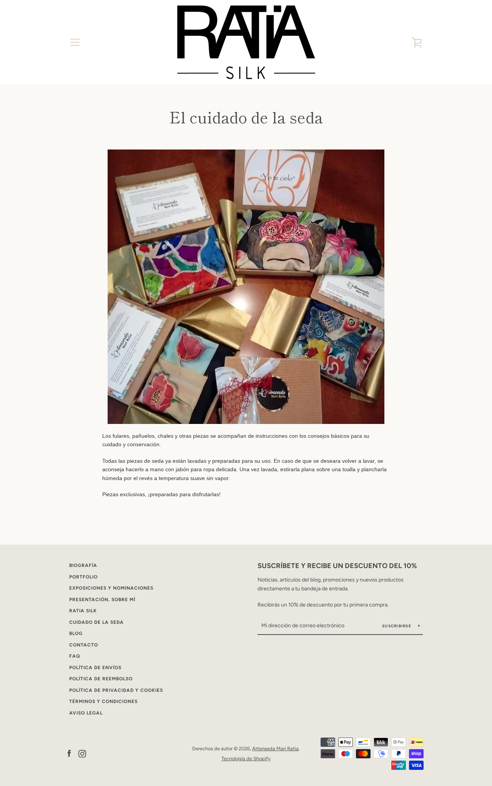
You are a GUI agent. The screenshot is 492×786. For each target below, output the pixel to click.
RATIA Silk (83, 610)
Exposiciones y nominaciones (111, 588)
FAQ (74, 656)
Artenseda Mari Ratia (275, 748)
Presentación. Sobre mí (102, 599)
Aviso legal (86, 713)
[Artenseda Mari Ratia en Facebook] (69, 753)
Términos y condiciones (103, 701)
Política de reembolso (101, 678)
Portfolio (83, 577)
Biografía (83, 565)
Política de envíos (95, 667)
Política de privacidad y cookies (116, 690)
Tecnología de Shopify (246, 758)
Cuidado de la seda (96, 622)
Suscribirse (397, 625)
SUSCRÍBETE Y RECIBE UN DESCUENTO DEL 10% (337, 566)
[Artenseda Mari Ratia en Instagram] (82, 753)
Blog (76, 633)
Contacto (83, 645)
